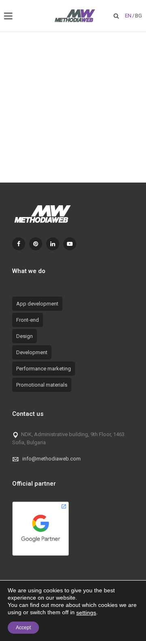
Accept (23, 627)
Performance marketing (43, 369)
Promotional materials (41, 385)
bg (138, 16)
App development (37, 304)
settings (86, 612)
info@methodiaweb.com (51, 459)
